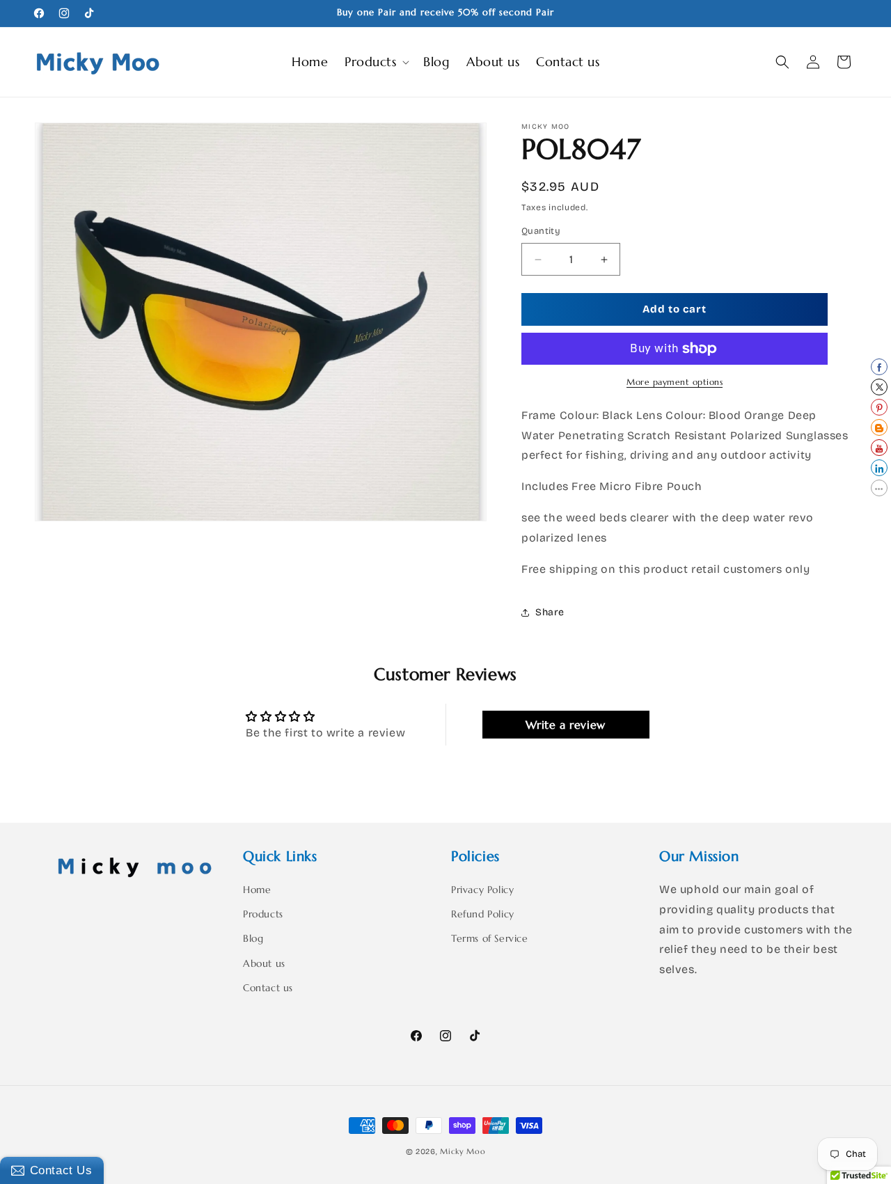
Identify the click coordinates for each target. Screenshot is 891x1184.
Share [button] (550, 612)
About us (264, 963)
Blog (253, 939)
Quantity (540, 231)
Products (263, 914)
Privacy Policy (482, 889)
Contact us (268, 987)
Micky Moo (462, 1151)
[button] (375, 61)
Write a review (565, 724)
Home (257, 889)
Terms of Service (489, 939)
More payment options (674, 382)
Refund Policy (482, 914)
